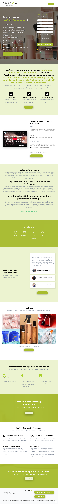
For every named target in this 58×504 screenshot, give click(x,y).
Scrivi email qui (40, 496)
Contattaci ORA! (29, 350)
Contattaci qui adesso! (36, 156)
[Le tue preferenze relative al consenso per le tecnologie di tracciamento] (56, 502)
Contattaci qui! (29, 413)
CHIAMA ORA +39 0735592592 (44, 492)
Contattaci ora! (28, 107)
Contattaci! (51, 4)
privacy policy (39, 35)
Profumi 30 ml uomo (25, 211)
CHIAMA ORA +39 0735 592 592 (12, 54)
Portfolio (41, 4)
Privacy (30, 502)
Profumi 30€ (34, 211)
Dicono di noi (34, 4)
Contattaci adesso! (42, 293)
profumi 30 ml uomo (25, 4)
